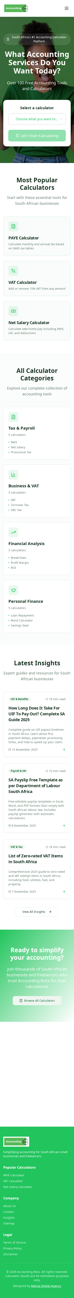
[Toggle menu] (66, 8)
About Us (9, 1206)
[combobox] (37, 119)
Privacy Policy (12, 1248)
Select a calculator (37, 107)
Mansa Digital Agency (46, 1286)
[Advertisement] (37, 1065)
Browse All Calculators (39, 1001)
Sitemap (9, 1223)
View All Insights (33, 912)
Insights (9, 1218)
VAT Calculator (13, 1181)
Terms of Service (14, 1242)
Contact (8, 1212)
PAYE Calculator (13, 1175)
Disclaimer (10, 1254)
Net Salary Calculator (17, 1187)
